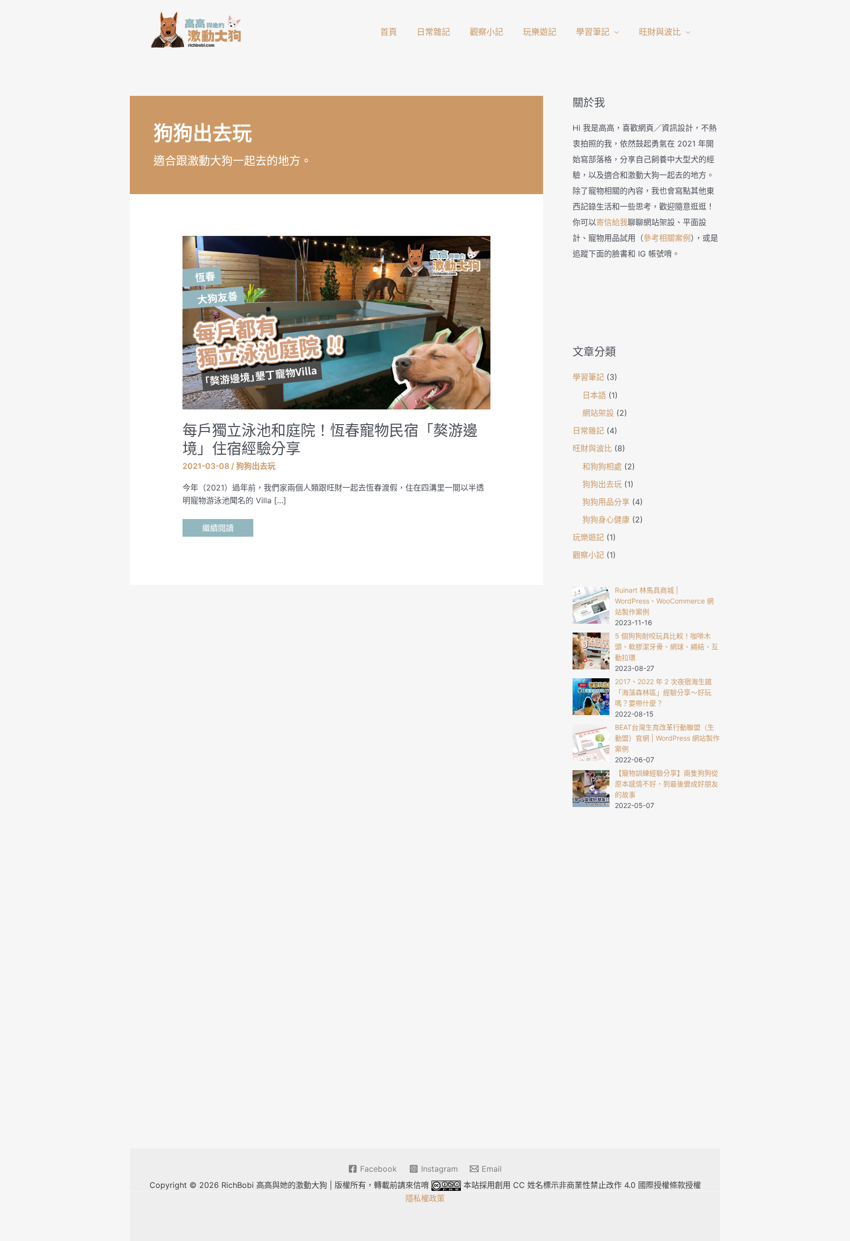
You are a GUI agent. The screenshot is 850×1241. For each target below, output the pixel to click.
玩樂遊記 (539, 32)
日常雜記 (433, 32)
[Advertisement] (646, 981)
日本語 (594, 395)
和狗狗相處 (602, 466)
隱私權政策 (425, 1198)
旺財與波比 (660, 32)
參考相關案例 (667, 238)
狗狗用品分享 (606, 502)
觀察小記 (486, 32)
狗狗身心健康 (606, 519)
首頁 (388, 32)
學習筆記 (592, 32)
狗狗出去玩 (255, 466)
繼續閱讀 (218, 529)
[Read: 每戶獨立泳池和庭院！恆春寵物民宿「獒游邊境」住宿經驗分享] (336, 322)
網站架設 (598, 413)
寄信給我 (612, 222)
